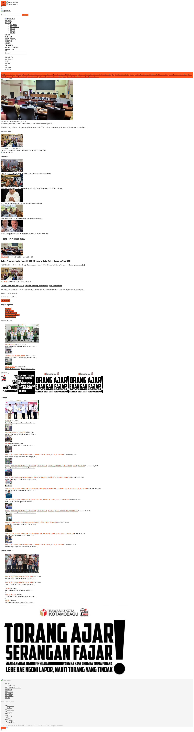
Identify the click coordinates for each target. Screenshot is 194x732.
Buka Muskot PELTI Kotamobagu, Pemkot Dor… (21, 357)
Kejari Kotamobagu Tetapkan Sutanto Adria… (20, 434)
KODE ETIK (8, 690)
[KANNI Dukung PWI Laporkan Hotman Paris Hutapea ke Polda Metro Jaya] (12, 232)
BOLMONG (4, 257)
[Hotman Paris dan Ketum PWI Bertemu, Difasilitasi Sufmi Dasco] (12, 217)
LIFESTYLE (51, 466)
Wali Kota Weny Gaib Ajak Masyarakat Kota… (20, 369)
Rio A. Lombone (10, 317)
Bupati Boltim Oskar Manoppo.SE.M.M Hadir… (20, 468)
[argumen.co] (6, 11)
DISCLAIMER (9, 694)
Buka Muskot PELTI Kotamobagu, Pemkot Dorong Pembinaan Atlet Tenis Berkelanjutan (85, 75)
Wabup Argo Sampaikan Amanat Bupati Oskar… (21, 547)
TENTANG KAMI (10, 686)
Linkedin (9, 712)
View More (5, 300)
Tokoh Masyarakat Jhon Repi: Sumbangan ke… (20, 596)
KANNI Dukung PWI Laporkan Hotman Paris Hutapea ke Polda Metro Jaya (24, 234)
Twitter (9, 708)
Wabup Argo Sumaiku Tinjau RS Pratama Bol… (20, 524)
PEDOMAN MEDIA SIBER (13, 688)
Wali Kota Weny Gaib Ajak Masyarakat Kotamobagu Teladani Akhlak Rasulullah (140, 75)
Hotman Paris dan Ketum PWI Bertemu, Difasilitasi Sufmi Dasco (21, 219)
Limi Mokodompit (11, 313)
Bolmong (8, 309)
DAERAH (8, 421)
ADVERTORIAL (9, 355)
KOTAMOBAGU (10, 344)
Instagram (10, 710)
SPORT (48, 455)
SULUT (53, 455)
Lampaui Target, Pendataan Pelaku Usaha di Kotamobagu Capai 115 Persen (26, 173)
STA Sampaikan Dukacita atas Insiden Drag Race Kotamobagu (21, 203)
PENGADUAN (9, 696)
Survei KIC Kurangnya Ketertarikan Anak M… (20, 603)
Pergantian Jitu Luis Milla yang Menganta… (19, 590)
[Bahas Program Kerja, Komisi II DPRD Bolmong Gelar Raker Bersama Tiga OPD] (37, 120)
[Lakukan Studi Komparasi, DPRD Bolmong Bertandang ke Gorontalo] (12, 146)
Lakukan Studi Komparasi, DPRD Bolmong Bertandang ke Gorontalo (23, 150)
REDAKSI (8, 684)
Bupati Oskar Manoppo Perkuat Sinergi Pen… (20, 490)
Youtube (9, 714)
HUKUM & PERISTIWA (18, 432)
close (3, 2)
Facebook (10, 706)
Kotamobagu (9, 311)
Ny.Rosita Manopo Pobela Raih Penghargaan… (20, 479)
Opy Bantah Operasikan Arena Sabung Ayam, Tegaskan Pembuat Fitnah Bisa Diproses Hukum (68, 77)
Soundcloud (11, 722)
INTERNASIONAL (27, 455)
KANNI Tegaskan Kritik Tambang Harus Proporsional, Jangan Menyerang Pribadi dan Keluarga (32, 188)
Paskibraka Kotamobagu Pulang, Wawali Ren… (20, 346)
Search (25, 15)
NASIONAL (37, 455)
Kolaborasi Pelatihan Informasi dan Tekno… (19, 445)
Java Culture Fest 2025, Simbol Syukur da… (19, 584)
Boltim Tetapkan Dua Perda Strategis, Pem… (20, 535)
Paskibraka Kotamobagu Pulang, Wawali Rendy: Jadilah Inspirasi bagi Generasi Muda (29, 75)
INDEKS (7, 698)
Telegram (10, 720)
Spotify (9, 716)
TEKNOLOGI (60, 455)
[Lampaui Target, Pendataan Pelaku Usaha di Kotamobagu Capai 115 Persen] (12, 171)
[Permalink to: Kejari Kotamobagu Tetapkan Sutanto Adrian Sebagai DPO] (8, 430)
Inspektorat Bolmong (12, 315)
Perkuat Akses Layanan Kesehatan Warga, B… (20, 457)
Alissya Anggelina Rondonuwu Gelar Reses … (20, 513)
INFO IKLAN (9, 692)
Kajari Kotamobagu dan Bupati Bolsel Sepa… (20, 423)
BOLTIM (7, 455)
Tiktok (9, 718)
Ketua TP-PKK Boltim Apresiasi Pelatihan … (19, 502)
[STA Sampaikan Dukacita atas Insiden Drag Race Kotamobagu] (12, 201)
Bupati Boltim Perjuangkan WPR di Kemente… (20, 578)
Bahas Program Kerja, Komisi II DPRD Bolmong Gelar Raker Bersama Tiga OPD (26, 124)
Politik (43, 455)
